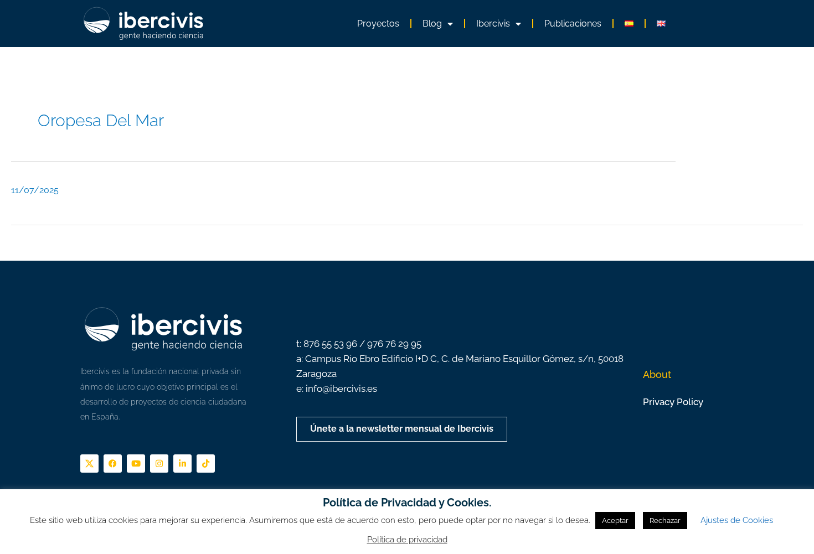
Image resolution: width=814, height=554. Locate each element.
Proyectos (378, 23)
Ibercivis (493, 23)
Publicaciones (572, 23)
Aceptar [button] (615, 520)
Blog (432, 23)
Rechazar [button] (665, 520)
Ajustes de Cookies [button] (736, 520)
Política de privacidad (407, 540)
